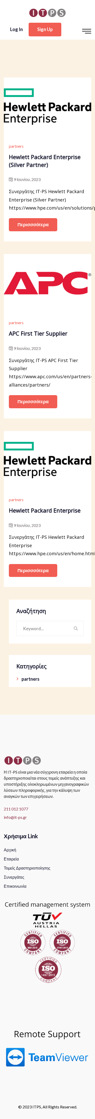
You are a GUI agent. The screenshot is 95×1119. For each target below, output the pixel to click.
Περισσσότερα (33, 224)
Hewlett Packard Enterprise (45, 510)
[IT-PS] (47, 12)
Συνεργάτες (14, 877)
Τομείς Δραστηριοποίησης (27, 868)
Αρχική (10, 849)
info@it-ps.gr (15, 817)
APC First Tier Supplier (38, 333)
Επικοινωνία (15, 886)
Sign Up (45, 29)
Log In (16, 29)
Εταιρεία (11, 858)
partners (16, 146)
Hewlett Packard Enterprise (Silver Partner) (45, 160)
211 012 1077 (16, 808)
